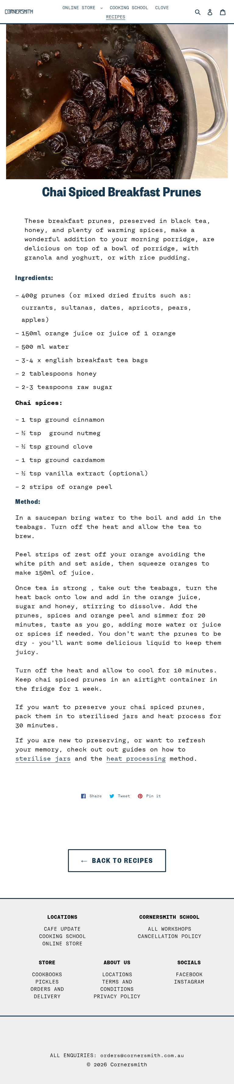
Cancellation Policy (169, 936)
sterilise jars (43, 758)
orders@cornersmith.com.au (142, 1055)
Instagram (189, 982)
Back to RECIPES (121, 860)
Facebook (189, 974)
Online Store (62, 944)
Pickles (47, 982)
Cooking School (62, 936)
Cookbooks (47, 974)
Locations (117, 974)
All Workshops (169, 929)
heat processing (136, 758)
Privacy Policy (117, 996)
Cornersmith (128, 1064)
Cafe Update (62, 929)
